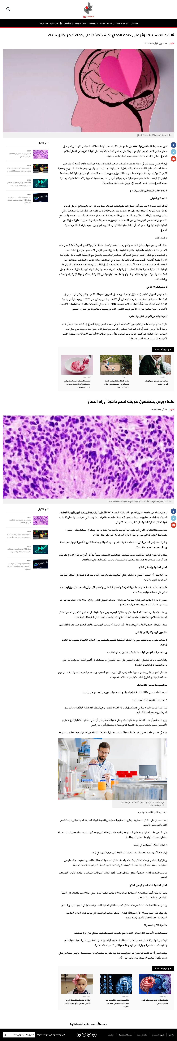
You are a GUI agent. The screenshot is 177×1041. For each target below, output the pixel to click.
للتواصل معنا (142, 1034)
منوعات (78, 23)
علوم (84, 23)
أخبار (128, 23)
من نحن (171, 1034)
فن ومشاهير (69, 23)
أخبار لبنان (134, 23)
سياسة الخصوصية (125, 1034)
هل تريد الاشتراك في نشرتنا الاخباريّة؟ (51, 1034)
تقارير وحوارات (93, 23)
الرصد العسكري (119, 23)
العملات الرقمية (106, 23)
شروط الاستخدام (158, 1034)
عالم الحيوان (54, 23)
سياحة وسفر (43, 23)
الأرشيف (111, 1034)
